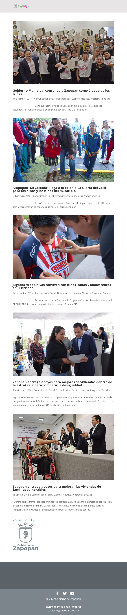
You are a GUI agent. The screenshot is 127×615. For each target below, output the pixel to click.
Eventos (76, 98)
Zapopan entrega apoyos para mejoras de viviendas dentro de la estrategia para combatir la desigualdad (62, 383)
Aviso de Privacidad (63, 606)
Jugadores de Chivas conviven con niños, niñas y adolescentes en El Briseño (62, 286)
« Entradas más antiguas (25, 520)
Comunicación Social (44, 98)
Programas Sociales (100, 98)
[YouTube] (72, 594)
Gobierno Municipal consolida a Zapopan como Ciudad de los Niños (61, 92)
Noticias (85, 98)
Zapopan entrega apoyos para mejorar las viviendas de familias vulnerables (57, 488)
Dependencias (63, 98)
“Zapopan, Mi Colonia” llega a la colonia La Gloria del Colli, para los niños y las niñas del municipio (60, 189)
